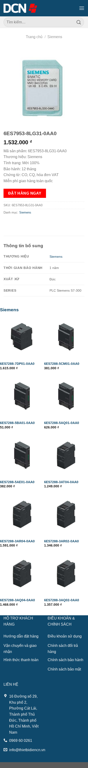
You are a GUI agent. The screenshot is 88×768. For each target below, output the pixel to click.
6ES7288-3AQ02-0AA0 (61, 600)
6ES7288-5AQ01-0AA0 (61, 423)
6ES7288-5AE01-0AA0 (17, 482)
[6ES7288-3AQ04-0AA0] (22, 574)
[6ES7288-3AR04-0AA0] (22, 514)
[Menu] (81, 8)
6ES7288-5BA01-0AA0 (17, 423)
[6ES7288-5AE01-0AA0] (22, 455)
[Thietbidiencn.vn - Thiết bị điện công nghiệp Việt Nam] (20, 8)
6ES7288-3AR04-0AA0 (17, 541)
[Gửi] (79, 22)
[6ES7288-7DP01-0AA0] (22, 337)
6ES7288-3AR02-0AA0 (61, 541)
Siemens (54, 37)
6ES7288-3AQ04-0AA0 (17, 600)
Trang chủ (34, 37)
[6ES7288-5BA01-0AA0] (22, 396)
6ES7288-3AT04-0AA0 (61, 482)
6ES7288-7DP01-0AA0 (17, 364)
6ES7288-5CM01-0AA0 (61, 364)
